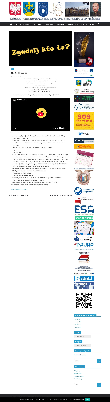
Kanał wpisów (77, 373)
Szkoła (17, 24)
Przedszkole (26, 24)
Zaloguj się (77, 371)
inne (12, 68)
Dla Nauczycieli (72, 24)
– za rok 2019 (77, 319)
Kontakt (92, 24)
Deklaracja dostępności (80, 355)
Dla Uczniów (60, 24)
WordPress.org (78, 379)
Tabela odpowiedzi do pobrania (19, 189)
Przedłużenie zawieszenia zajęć (60, 195)
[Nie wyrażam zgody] (108, 399)
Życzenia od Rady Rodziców (19, 195)
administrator (24, 76)
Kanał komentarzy (79, 376)
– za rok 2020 (77, 322)
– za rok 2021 (77, 324)
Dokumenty (37, 24)
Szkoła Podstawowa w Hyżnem (27, 397)
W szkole (83, 24)
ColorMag (44, 397)
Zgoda (87, 399)
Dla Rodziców (49, 24)
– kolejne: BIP (77, 327)
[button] (20, 24)
